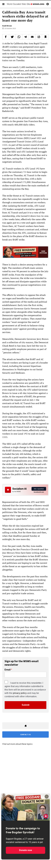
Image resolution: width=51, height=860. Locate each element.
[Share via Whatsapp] (19, 36)
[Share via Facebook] (5, 36)
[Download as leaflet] (39, 36)
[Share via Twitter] (12, 36)
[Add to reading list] (45, 36)
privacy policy (20, 693)
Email (7, 670)
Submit (25, 705)
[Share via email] (32, 36)
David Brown (7, 26)
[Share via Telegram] (25, 36)
